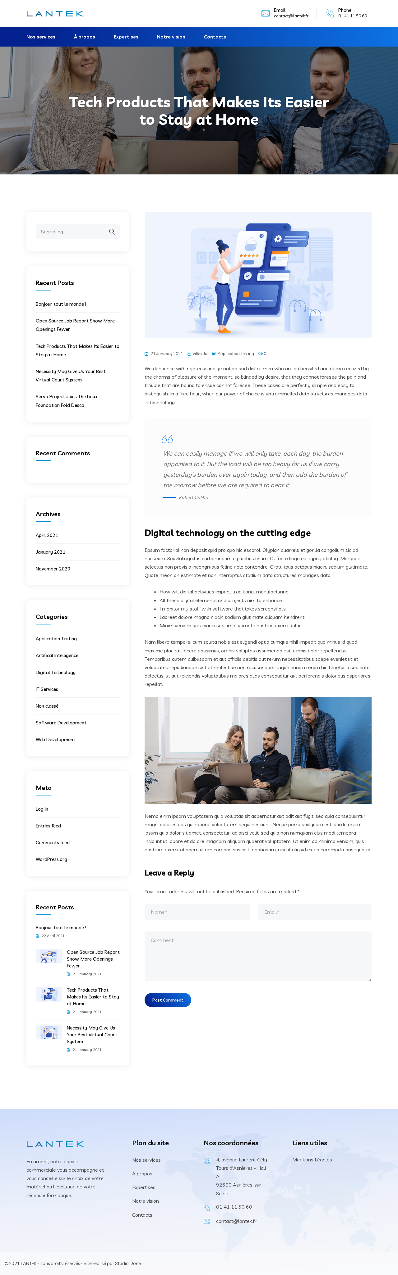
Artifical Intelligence (57, 655)
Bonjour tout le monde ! (61, 304)
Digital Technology (56, 672)
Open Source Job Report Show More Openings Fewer (93, 959)
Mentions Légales (312, 1159)
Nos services (40, 37)
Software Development (61, 723)
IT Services (47, 689)
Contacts (215, 37)
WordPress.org (51, 859)
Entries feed (48, 826)
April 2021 (47, 535)
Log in (42, 809)
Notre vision (171, 37)
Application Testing (236, 353)
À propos (84, 37)
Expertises (126, 37)
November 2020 (53, 569)
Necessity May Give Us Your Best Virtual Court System (92, 1034)
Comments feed (53, 842)
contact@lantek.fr (291, 16)
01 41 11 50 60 (234, 1207)
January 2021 (50, 552)
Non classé (47, 706)
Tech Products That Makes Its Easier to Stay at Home (93, 997)
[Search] (109, 231)
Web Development (55, 739)
